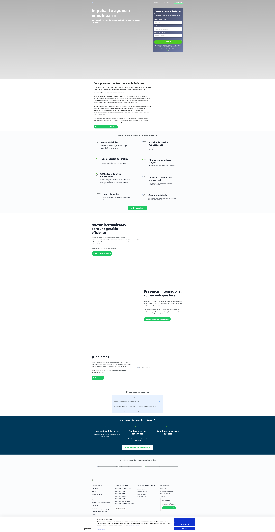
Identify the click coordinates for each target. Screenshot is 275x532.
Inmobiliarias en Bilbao (119, 505)
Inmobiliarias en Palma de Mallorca (122, 501)
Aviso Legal (162, 496)
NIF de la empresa (158, 26)
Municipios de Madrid (142, 496)
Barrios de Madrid (141, 489)
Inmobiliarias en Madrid (120, 491)
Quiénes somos (163, 488)
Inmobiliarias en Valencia (120, 495)
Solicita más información (169, 507)
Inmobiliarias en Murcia (120, 500)
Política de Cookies (134, 525)
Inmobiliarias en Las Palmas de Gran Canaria (124, 503)
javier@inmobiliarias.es (106, 436)
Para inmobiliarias (178, 2)
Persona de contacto (159, 32)
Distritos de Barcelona (142, 494)
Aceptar (185, 520)
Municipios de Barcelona (143, 498)
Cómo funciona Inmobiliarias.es (167, 491)
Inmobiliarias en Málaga (120, 498)
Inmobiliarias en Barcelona (120, 490)
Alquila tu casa (167, 2)
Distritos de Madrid (142, 493)
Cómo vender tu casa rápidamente (99, 511)
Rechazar (184, 528)
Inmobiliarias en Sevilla (120, 493)
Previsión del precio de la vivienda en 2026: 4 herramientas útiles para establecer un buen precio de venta (101, 504)
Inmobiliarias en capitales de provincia (123, 488)
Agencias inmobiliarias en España (99, 497)
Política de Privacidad (165, 493)
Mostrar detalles (101, 529)
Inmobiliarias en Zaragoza (120, 496)
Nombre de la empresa (160, 19)
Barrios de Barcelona (142, 491)
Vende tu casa (157, 2)
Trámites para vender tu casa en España (100, 509)
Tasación (94, 491)
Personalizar (184, 524)
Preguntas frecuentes (165, 490)
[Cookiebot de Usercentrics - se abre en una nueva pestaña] (87, 529)
